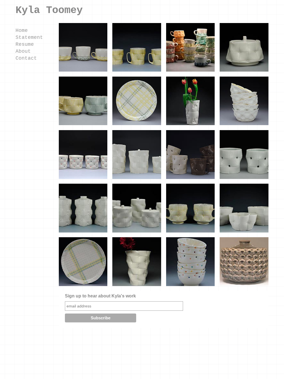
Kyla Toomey (49, 10)
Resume (25, 44)
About (23, 51)
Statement (29, 37)
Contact (26, 58)
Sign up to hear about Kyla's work (100, 296)
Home (22, 30)
